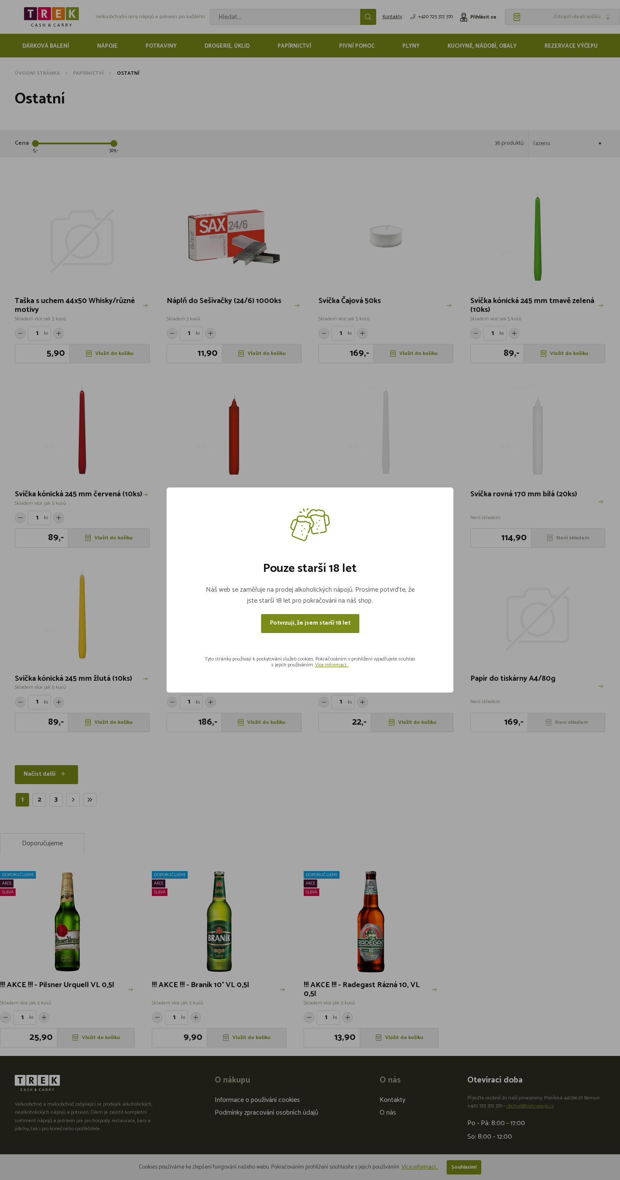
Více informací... (332, 665)
